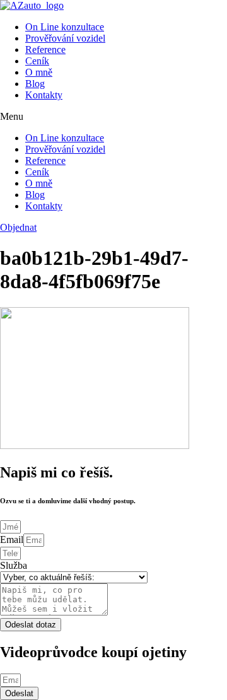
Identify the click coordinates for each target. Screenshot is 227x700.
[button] (113, 116)
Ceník (37, 60)
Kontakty (43, 95)
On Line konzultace (64, 26)
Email (11, 539)
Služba (13, 565)
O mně (38, 72)
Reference (45, 49)
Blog (35, 83)
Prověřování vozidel (65, 38)
